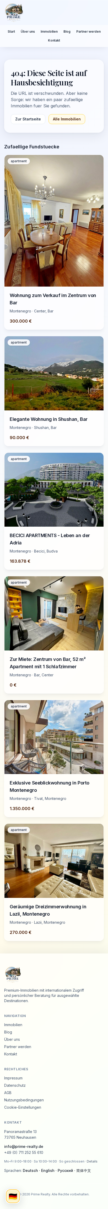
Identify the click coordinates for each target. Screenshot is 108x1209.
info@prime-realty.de (23, 1146)
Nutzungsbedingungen (24, 1100)
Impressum (13, 1078)
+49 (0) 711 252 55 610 (23, 1152)
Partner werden (88, 31)
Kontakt (54, 40)
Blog (67, 31)
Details (92, 1161)
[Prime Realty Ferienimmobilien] (52, 12)
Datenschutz (15, 1085)
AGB (8, 1092)
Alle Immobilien (67, 119)
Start (11, 31)
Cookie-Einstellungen (22, 1107)
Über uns (28, 31)
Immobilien (49, 31)
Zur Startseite (28, 119)
